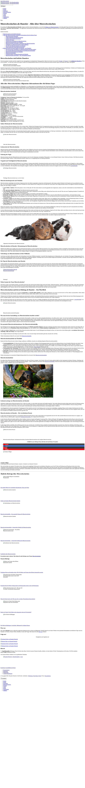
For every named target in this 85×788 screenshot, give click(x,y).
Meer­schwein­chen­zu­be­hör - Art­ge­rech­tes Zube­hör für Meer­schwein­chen (16, 527)
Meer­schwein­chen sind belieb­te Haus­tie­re (12, 34)
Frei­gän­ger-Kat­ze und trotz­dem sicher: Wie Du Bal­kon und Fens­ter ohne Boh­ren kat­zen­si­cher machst (22, 572)
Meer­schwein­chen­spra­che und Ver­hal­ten (14, 42)
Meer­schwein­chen (7, 12)
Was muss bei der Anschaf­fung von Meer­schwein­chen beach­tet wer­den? (21, 49)
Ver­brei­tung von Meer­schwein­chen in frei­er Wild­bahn (17, 44)
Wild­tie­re (5, 18)
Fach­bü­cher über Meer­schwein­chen (8, 554)
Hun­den (60, 61)
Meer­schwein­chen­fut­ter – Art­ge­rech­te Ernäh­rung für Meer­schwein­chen (15, 540)
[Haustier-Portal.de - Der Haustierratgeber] (10, 2)
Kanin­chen (5, 11)
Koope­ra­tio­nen (6, 670)
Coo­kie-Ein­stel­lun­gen (7, 673)
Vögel (4, 14)
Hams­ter (5, 13)
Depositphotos (48, 675)
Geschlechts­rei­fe (73, 165)
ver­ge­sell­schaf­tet (77, 299)
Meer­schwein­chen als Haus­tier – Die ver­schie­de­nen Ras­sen (18, 55)
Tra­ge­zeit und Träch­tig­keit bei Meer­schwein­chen (16, 41)
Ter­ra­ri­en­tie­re (6, 17)
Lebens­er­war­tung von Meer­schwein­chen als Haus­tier (17, 54)
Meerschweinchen (36, 556)
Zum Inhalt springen (5, 1)
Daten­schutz (5, 672)
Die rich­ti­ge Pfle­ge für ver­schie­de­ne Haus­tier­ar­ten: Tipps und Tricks (15, 487)
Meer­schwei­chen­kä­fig (26, 336)
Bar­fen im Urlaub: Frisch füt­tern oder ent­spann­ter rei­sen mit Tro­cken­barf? (16, 612)
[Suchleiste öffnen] (2, 20)
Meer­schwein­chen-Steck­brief (12, 36)
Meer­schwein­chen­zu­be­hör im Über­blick (14, 51)
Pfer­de (4, 15)
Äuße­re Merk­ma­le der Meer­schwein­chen (14, 37)
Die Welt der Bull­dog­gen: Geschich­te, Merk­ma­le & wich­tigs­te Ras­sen (15, 625)
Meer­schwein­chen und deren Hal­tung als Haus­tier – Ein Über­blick (17, 48)
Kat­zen (4, 8)
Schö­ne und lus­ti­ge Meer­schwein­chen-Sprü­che (10, 500)
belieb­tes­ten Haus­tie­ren (76, 61)
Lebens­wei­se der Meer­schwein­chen (13, 38)
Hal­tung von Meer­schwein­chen (51, 27)
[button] (5, 444)
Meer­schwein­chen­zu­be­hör (41, 355)
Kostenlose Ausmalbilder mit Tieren (8, 667)
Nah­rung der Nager (10, 39)
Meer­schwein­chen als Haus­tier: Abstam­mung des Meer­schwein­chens (20, 43)
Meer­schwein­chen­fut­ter (11, 53)
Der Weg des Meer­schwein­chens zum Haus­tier (15, 45)
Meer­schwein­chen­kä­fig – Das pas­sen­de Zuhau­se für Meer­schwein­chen (15, 514)
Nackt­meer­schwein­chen (26, 416)
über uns (40, 631)
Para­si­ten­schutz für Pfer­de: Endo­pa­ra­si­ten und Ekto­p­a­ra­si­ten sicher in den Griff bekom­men (20, 585)
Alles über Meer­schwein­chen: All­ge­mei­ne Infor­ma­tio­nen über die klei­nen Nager (20, 35)
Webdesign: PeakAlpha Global (34, 675)
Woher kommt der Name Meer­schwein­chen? (15, 47)
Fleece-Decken (37, 346)
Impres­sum (5, 671)
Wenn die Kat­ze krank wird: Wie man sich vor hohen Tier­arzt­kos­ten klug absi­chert (18, 598)
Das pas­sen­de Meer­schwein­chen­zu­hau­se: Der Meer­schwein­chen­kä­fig (20, 50)
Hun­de (4, 9)
